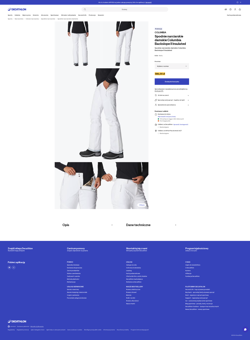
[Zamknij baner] (240, 2)
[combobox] (172, 66)
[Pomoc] (230, 9)
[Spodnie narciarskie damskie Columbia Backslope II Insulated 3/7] (101, 115)
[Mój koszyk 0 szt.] (240, 9)
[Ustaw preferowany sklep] (225, 9)
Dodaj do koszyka (172, 82)
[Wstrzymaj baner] (237, 2)
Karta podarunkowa (234, 15)
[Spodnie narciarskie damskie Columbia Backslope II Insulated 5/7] (125, 185)
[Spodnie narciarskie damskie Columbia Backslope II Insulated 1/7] (125, 44)
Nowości (101, 15)
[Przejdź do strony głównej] (17, 9)
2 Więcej (141, 205)
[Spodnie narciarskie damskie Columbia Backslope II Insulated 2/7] (78, 44)
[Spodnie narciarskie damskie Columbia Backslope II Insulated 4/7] (78, 185)
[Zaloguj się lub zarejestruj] (235, 9)
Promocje (92, 15)
